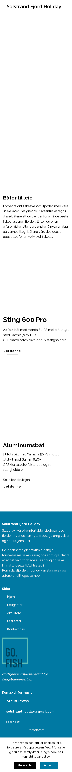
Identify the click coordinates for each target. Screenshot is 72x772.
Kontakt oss (16, 629)
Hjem (11, 597)
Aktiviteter (14, 613)
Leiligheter (14, 605)
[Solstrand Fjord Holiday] (34, 7)
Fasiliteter (14, 621)
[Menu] (66, 7)
